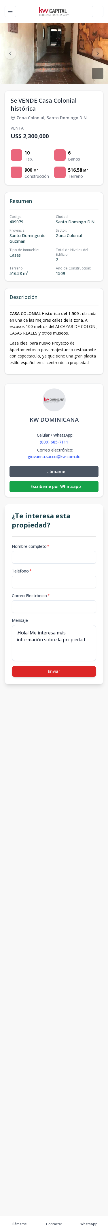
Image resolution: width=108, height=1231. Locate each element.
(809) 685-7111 (54, 442)
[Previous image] (10, 53)
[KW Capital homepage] (54, 11)
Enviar (54, 671)
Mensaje (20, 620)
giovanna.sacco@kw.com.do (54, 456)
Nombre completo (31, 546)
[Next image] (97, 53)
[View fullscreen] (97, 73)
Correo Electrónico (31, 595)
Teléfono (22, 571)
